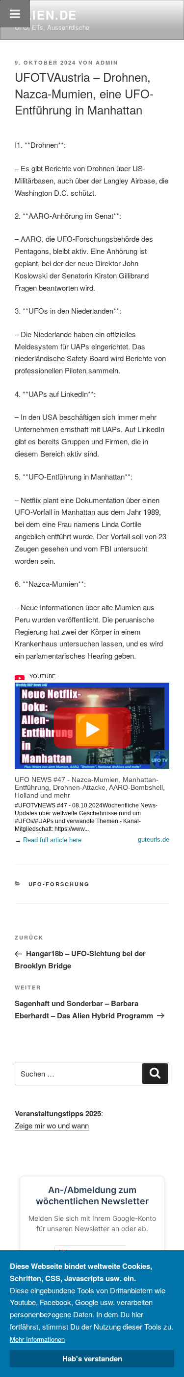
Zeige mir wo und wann (52, 1125)
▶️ (92, 727)
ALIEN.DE (46, 14)
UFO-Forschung (59, 884)
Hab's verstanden (92, 1358)
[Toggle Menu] (15, 13)
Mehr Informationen (37, 1339)
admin (107, 62)
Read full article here (52, 840)
